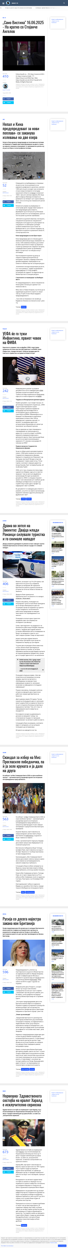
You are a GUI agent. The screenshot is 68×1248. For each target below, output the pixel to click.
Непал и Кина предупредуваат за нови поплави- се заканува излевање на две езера (21, 130)
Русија (38, 978)
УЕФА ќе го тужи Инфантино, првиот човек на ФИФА (22, 338)
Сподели (9, 98)
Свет (4, 119)
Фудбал (5, 328)
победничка (29, 836)
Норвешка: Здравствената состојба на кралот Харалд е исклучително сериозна (35, 8)
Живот (4, 1091)
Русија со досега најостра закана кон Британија (22, 921)
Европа (4, 914)
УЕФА (41, 390)
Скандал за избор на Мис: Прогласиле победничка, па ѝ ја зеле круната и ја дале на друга (23, 763)
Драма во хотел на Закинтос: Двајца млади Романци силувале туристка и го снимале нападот (24, 531)
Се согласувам (62, 1246)
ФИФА (39, 396)
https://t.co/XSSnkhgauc (26, 665)
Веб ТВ (4, 17)
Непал (33, 193)
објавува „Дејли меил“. (23, 598)
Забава (4, 752)
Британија (33, 980)
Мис (26, 817)
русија (32, 1069)
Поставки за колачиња (7, 1246)
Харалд (21, 1152)
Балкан (4, 520)
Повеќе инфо (53, 1242)
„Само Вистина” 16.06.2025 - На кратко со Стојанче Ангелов (23, 26)
